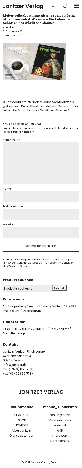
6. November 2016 (14, 31)
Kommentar (11, 140)
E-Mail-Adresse (14, 206)
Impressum (11, 311)
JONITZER (39, 329)
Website (8, 224)
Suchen (59, 288)
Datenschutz (32, 311)
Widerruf (58, 306)
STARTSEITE (11, 329)
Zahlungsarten (13, 306)
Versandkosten (38, 306)
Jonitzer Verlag (23, 6)
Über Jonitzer (59, 329)
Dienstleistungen (15, 333)
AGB (71, 306)
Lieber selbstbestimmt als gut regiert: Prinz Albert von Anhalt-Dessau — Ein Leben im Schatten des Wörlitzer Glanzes (38, 263)
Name (8, 188)
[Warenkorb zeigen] (64, 6)
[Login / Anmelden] (53, 6)
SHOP (26, 329)
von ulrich (9, 27)
